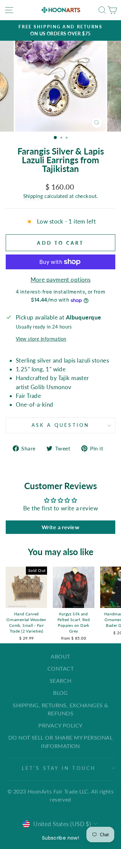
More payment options (61, 279)
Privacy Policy (60, 725)
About (60, 656)
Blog (60, 692)
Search (61, 680)
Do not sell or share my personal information (60, 741)
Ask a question (61, 425)
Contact (60, 668)
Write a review (60, 527)
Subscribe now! (60, 838)
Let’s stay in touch (59, 768)
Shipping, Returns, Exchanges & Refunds (60, 709)
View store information (41, 339)
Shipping (33, 196)
